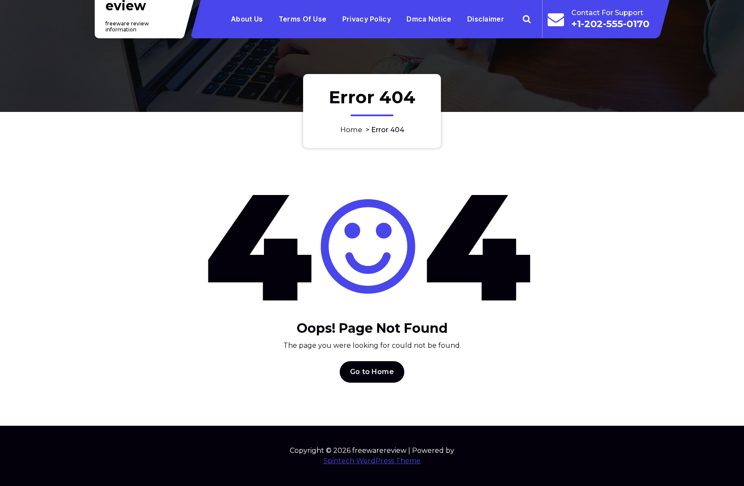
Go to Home (372, 372)
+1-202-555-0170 (610, 24)
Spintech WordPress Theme (372, 461)
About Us (247, 19)
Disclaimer (485, 19)
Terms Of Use (303, 19)
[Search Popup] (527, 19)
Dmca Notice (428, 19)
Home (351, 130)
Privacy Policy (366, 19)
